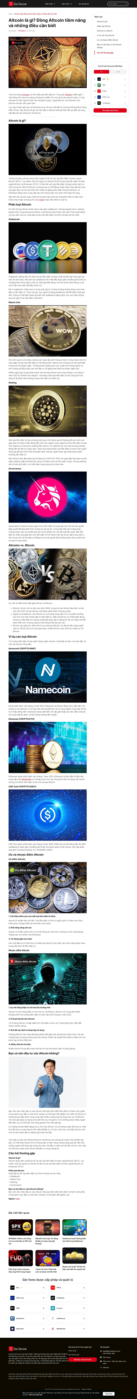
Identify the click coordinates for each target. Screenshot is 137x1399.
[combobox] (116, 4)
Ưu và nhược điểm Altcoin (107, 40)
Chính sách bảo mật (35, 1395)
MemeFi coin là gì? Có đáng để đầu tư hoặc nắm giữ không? (46, 1241)
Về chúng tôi (84, 4)
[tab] (101, 72)
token (41, 200)
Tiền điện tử (22, 31)
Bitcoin (69, 94)
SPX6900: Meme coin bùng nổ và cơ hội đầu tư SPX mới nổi (20, 1241)
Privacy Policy (87, 1389)
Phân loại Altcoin (104, 26)
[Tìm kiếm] (126, 4)
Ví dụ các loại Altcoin (105, 35)
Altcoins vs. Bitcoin (104, 31)
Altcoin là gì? (102, 21)
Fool (18, 1199)
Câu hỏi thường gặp (105, 53)
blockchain (26, 779)
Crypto (26, 94)
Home (11, 14)
